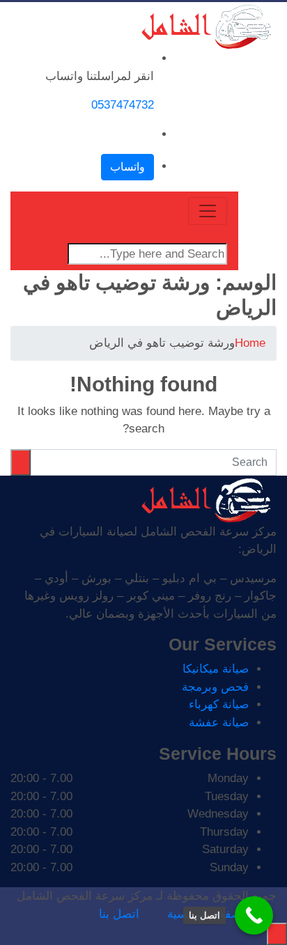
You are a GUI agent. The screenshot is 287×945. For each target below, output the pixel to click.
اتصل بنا (119, 914)
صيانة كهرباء (219, 704)
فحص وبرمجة (215, 687)
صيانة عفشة (219, 722)
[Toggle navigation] (207, 211)
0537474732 (122, 104)
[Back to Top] (277, 934)
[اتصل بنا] (254, 915)
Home (250, 343)
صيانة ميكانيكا (216, 668)
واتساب (127, 167)
